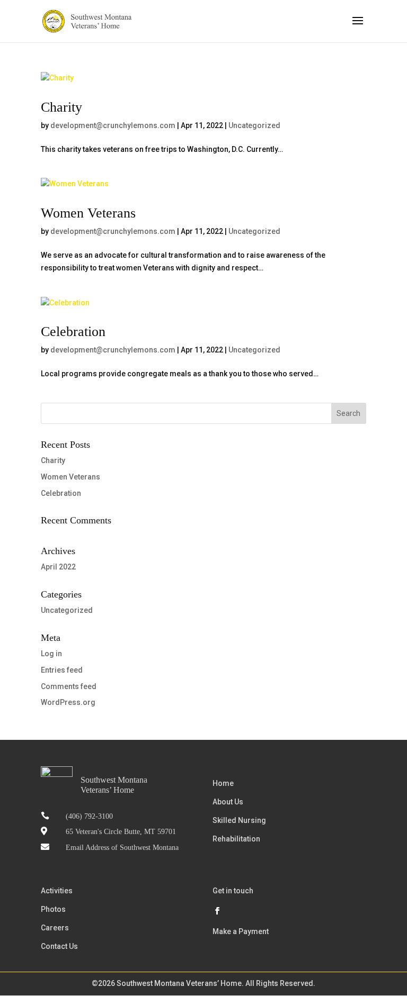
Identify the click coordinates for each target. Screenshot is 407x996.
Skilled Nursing (239, 820)
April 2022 (58, 567)
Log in (51, 653)
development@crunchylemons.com (112, 125)
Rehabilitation (236, 839)
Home (223, 783)
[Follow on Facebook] (217, 910)
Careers (55, 927)
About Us (228, 802)
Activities (57, 890)
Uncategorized (254, 125)
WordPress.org (68, 702)
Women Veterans (88, 213)
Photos (53, 909)
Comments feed (68, 686)
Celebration (73, 331)
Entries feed (62, 670)
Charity (61, 107)
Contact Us (59, 946)
